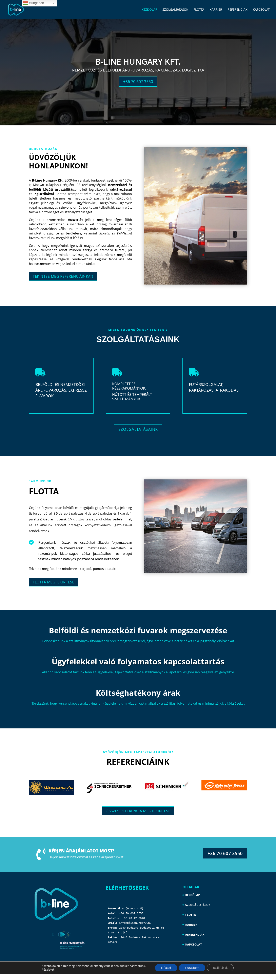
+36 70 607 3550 (138, 81)
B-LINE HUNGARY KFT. (138, 61)
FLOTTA (199, 10)
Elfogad (166, 968)
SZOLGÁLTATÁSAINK (138, 429)
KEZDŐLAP (149, 10)
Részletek (48, 969)
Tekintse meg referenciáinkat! (63, 276)
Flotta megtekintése (53, 582)
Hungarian (36, 3)
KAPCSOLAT (261, 10)
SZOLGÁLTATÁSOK (175, 10)
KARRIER (216, 10)
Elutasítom (192, 968)
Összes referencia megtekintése (138, 810)
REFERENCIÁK (238, 10)
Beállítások (220, 968)
